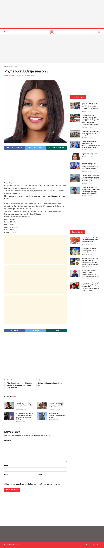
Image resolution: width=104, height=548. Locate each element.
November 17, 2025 (55, 409)
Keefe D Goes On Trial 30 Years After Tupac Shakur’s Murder (24, 404)
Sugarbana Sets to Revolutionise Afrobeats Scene (56, 415)
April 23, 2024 (54, 419)
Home (6, 66)
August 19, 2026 (21, 409)
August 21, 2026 (87, 149)
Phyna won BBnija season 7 (90, 154)
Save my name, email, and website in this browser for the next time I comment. (33, 484)
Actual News (10, 76)
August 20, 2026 (87, 111)
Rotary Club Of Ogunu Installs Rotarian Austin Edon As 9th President (89, 250)
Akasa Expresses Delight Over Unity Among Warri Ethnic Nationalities (90, 239)
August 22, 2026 (87, 195)
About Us (89, 545)
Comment (8, 440)
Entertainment (13, 66)
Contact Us (96, 545)
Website (40, 475)
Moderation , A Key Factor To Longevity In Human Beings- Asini (90, 133)
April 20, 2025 (21, 421)
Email (6, 475)
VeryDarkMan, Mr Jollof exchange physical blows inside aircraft (57, 404)
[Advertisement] (52, 14)
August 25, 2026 (87, 127)
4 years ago (20, 76)
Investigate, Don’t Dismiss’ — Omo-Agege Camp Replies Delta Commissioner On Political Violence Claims (90, 286)
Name (7, 466)
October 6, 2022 (87, 156)
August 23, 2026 (87, 137)
